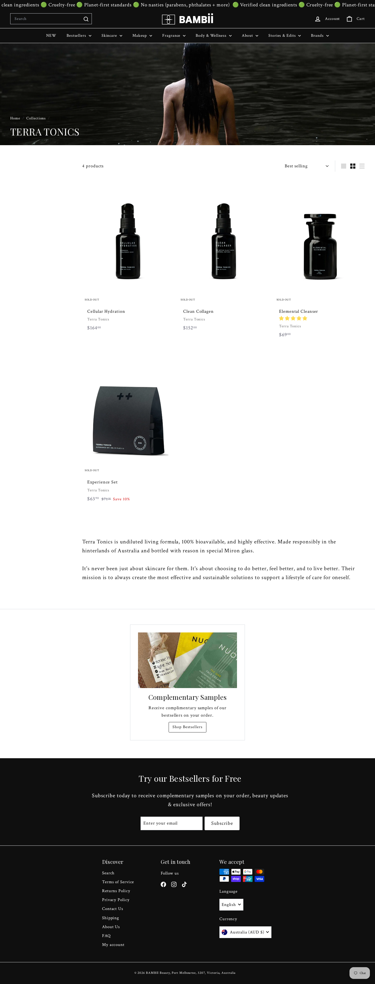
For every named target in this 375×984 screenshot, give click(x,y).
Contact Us (112, 909)
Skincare (110, 35)
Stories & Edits (282, 35)
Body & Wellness (212, 35)
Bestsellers (77, 35)
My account (113, 945)
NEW (51, 35)
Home (15, 118)
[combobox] (51, 18)
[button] (293, 318)
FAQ (106, 936)
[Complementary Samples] (187, 660)
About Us (111, 927)
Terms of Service (118, 882)
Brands (318, 35)
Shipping (110, 918)
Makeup (140, 35)
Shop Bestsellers (187, 727)
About (248, 35)
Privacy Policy (116, 900)
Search (108, 873)
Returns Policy (116, 891)
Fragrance (172, 35)
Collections (36, 118)
